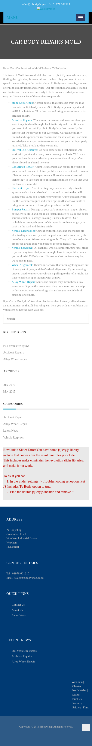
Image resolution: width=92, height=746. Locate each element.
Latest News (10, 430)
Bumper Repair (20, 209)
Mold (75, 694)
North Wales (79, 690)
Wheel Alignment (22, 264)
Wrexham (77, 682)
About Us (17, 610)
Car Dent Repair (21, 188)
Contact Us (18, 604)
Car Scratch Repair (22, 166)
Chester (76, 686)
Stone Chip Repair (22, 102)
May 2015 (9, 391)
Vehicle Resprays (13, 437)
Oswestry (77, 703)
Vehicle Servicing (22, 247)
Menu (13, 17)
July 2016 (9, 385)
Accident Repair (13, 417)
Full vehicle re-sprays (16, 345)
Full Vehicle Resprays (24, 149)
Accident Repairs (22, 120)
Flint (86, 707)
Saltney (76, 707)
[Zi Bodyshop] (46, 8)
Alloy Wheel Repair (23, 281)
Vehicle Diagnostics (23, 230)
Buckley (77, 698)
